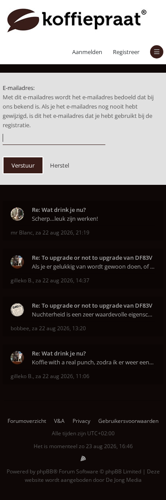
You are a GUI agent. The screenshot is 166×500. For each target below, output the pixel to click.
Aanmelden (87, 52)
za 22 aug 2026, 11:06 (62, 376)
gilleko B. (22, 280)
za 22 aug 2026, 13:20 (59, 328)
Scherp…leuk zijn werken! (65, 219)
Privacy (81, 421)
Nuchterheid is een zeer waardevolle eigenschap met (93, 314)
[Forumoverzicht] (77, 19)
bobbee (20, 328)
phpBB (45, 471)
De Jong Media (124, 480)
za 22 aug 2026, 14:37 (62, 280)
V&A (59, 421)
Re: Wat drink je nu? (59, 210)
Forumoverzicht (27, 421)
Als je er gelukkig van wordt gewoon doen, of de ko (93, 266)
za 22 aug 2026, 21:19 (62, 232)
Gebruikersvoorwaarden (128, 421)
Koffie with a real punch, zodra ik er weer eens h (93, 362)
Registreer (126, 52)
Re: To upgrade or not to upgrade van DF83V (92, 258)
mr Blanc (22, 232)
